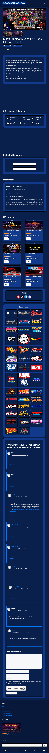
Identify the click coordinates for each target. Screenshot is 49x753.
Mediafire (25, 164)
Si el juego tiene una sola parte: (16, 189)
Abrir (6, 238)
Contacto (4, 709)
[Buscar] (45, 745)
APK (15, 751)
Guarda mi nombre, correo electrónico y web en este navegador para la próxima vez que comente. (24, 682)
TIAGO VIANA (14, 524)
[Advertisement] (24, 96)
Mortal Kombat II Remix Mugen (9, 734)
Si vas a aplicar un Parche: (15, 196)
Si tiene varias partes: (14, 193)
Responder (11, 464)
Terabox (25, 168)
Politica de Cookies (6, 713)
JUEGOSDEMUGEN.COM (14, 3)
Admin (13, 494)
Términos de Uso (6, 711)
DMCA (3, 706)
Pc (12, 220)
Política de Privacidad (7, 715)
